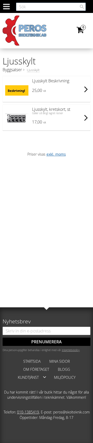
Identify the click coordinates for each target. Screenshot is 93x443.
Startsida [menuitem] (32, 361)
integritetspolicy (71, 350)
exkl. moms (56, 154)
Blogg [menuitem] (64, 369)
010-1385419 (28, 412)
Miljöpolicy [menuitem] (64, 377)
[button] (44, 377)
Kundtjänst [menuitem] (28, 377)
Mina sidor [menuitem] (59, 361)
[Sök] (82, 7)
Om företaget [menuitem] (36, 369)
